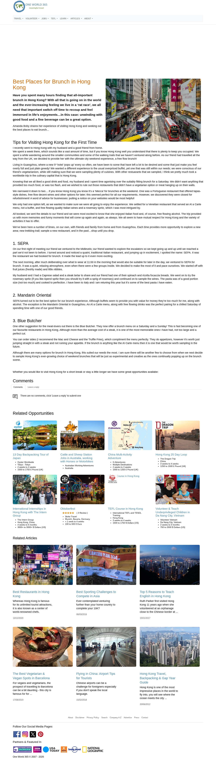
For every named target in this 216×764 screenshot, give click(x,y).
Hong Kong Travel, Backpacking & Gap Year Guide (157, 678)
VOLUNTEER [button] (32, 18)
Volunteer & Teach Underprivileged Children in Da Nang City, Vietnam (173, 512)
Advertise (128, 717)
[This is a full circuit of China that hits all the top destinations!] (178, 436)
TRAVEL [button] (18, 18)
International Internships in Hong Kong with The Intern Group (30, 512)
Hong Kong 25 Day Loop (171, 454)
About (70, 717)
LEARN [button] (63, 18)
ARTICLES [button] (76, 18)
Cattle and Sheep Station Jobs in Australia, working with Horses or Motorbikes (76, 458)
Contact (145, 717)
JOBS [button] (44, 18)
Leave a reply (33, 387)
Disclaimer (79, 717)
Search (104, 717)
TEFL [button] (53, 18)
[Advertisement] (108, 53)
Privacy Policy (93, 717)
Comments (18, 387)
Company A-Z (115, 717)
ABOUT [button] (88, 18)
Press (136, 717)
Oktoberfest (67, 508)
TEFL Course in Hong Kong (125, 508)
